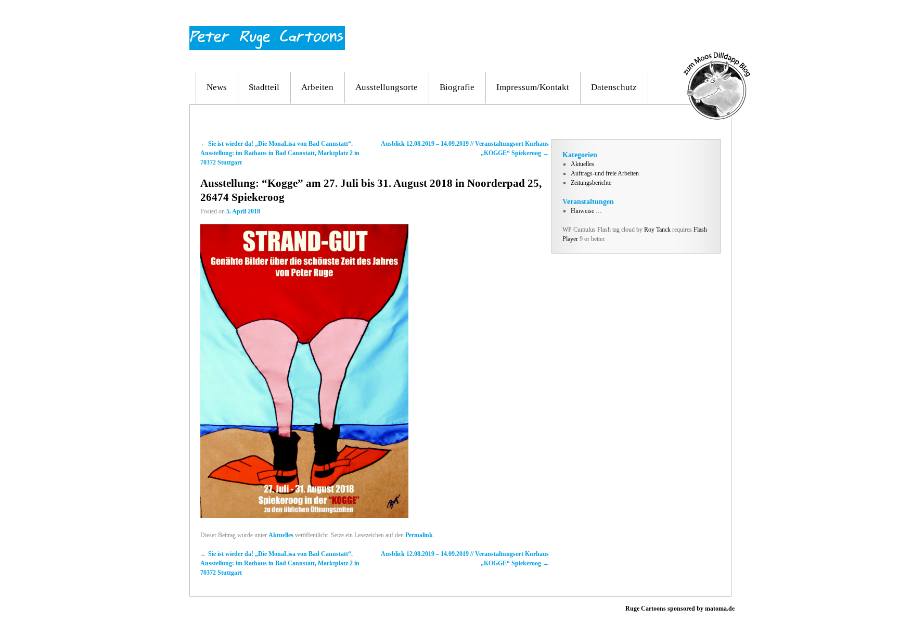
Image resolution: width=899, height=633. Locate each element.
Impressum (676, 15)
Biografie (457, 87)
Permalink (419, 535)
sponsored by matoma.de (700, 608)
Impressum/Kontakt (532, 87)
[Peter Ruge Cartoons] (267, 30)
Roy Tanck (657, 229)
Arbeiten (317, 87)
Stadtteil (264, 87)
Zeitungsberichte (591, 182)
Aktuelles (280, 535)
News (217, 87)
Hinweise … (586, 210)
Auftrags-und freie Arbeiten (605, 173)
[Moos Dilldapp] (717, 56)
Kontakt (711, 15)
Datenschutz (614, 87)
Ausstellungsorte (386, 87)
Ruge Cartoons (645, 608)
